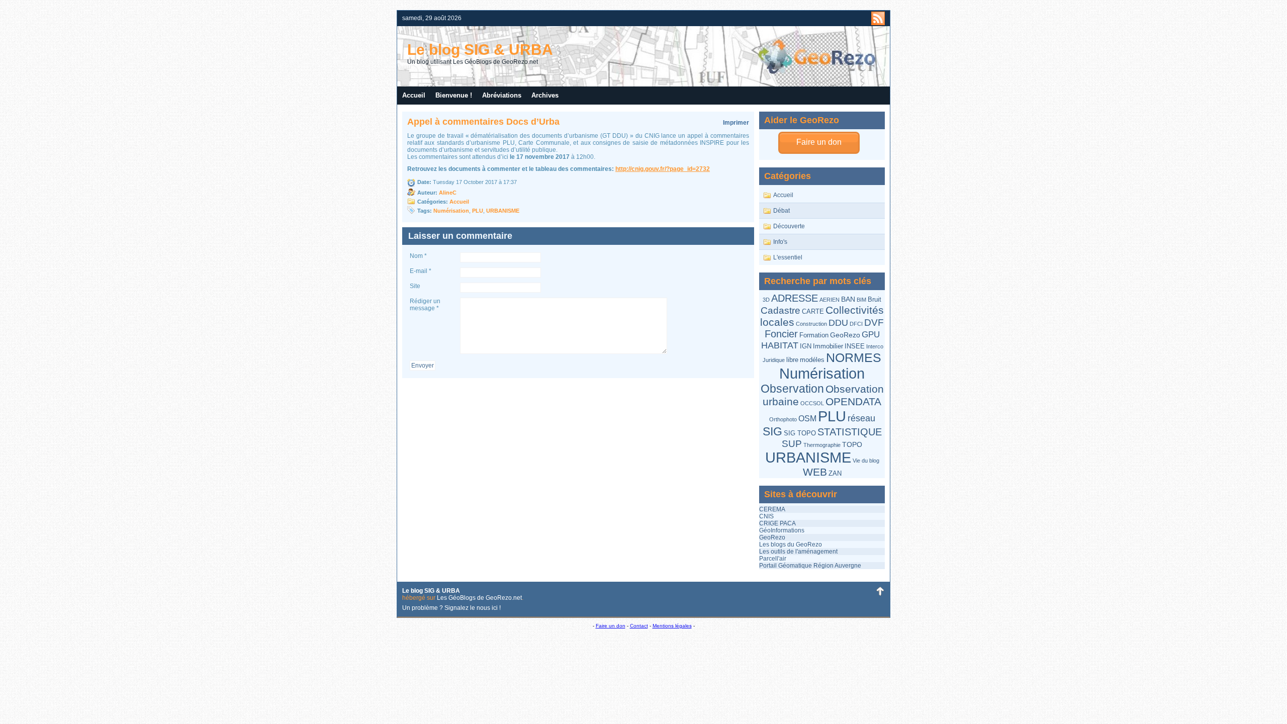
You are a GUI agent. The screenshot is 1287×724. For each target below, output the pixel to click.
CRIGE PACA (777, 523)
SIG (772, 431)
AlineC (447, 193)
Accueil (413, 95)
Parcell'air (772, 558)
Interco (874, 346)
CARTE (813, 311)
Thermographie (822, 445)
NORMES (853, 358)
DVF (874, 322)
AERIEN (829, 300)
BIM (861, 300)
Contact (639, 625)
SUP (792, 443)
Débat (781, 210)
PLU (832, 416)
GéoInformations (781, 530)
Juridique (774, 360)
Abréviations (501, 95)
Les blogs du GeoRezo (790, 544)
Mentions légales (672, 625)
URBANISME (808, 457)
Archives (545, 95)
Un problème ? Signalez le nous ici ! (451, 607)
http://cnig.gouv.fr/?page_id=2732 (662, 168)
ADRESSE (794, 298)
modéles (812, 360)
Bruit (874, 299)
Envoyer (422, 365)
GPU (871, 334)
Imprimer (736, 122)
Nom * (418, 255)
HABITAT (779, 345)
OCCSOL (812, 403)
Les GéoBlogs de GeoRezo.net (479, 597)
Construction (811, 324)
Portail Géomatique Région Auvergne (810, 565)
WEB (815, 472)
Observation (792, 388)
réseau (861, 418)
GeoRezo (845, 335)
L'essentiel (787, 257)
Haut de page (880, 591)
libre (792, 360)
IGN (805, 346)
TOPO (852, 444)
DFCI (856, 324)
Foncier (781, 333)
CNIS (766, 516)
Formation (814, 335)
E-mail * (420, 271)
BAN (848, 299)
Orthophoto (783, 419)
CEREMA (772, 509)
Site (415, 286)
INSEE (855, 346)
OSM (807, 418)
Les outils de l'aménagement (798, 551)
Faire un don (819, 142)
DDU (838, 323)
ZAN (835, 473)
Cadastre (780, 310)
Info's (780, 241)
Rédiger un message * (425, 305)
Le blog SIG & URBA (480, 49)
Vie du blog (866, 461)
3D (766, 300)
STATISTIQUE (849, 431)
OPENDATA (853, 401)
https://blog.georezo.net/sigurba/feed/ (878, 18)
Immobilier (828, 346)
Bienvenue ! (453, 95)
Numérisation (822, 373)
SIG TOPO (800, 433)
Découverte (789, 226)
